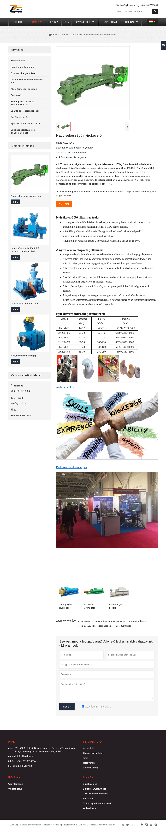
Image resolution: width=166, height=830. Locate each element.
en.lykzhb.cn (89, 808)
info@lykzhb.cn (127, 5)
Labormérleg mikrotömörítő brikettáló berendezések (25, 250)
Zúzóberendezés (19, 117)
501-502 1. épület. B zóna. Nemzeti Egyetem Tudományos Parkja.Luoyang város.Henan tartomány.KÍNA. (45, 750)
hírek (52, 22)
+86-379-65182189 (21, 415)
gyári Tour (83, 22)
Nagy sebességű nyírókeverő (26, 196)
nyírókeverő (84, 621)
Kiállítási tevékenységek (71, 467)
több (15, 202)
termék (34, 22)
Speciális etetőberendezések (25, 123)
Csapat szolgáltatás (93, 753)
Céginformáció (15, 784)
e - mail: (12, 756)
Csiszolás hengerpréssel (23, 73)
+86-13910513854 (149, 5)
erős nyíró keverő (138, 621)
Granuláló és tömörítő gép (24, 303)
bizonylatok (89, 762)
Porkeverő (77, 34)
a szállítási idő (64, 152)
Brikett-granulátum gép (22, 67)
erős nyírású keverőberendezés (94, 625)
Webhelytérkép (90, 767)
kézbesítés (88, 748)
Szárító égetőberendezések (25, 110)
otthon (17, 22)
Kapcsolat (110, 22)
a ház (53, 34)
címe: (11, 748)
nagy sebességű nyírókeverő (110, 621)
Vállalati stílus (65, 387)
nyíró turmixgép (123, 625)
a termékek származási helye (72, 147)
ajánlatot (67, 706)
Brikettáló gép (18, 60)
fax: (10, 766)
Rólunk (130, 22)
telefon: (12, 761)
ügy (66, 22)
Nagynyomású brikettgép (23, 355)
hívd (11, 741)
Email (64, 203)
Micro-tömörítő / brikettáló (24, 89)
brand (59, 142)
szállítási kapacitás (66, 157)
